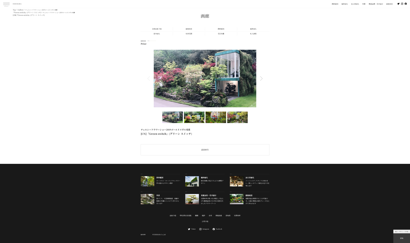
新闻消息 (219, 215)
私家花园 (189, 33)
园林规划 (335, 4)
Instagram (206, 229)
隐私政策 (143, 234)
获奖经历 (389, 4)
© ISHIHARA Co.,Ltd (159, 234)
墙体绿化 (344, 4)
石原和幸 (237, 215)
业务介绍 (173, 215)
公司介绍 (205, 221)
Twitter (193, 229)
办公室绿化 (355, 4)
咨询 (401, 238)
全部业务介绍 (157, 29)
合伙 (210, 215)
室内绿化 (157, 33)
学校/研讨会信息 (185, 215)
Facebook (219, 229)
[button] (261, 78)
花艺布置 (221, 33)
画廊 (196, 215)
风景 (363, 4)
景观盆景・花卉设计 (376, 4)
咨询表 (228, 215)
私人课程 (253, 33)
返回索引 (205, 149)
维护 (203, 215)
